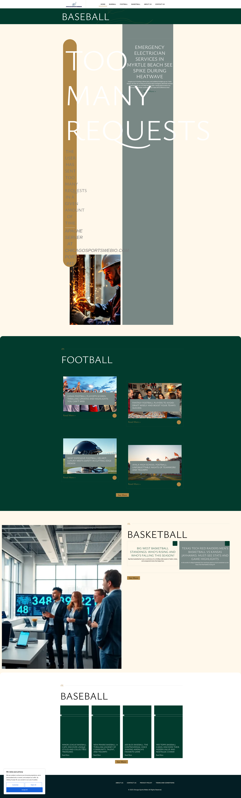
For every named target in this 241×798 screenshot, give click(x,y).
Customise (15, 785)
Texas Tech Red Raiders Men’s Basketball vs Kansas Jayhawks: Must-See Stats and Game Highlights (205, 553)
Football (124, 4)
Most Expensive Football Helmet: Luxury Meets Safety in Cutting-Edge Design (89, 461)
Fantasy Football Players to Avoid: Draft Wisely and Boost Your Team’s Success (153, 405)
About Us (147, 4)
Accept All (24, 790)
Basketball (135, 4)
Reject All (33, 785)
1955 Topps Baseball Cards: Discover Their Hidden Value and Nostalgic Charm (167, 748)
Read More (65, 755)
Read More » (149, 91)
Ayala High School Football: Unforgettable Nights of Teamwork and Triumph (154, 467)
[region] (24, 781)
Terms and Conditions (165, 783)
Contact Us (160, 4)
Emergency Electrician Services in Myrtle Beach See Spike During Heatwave (150, 62)
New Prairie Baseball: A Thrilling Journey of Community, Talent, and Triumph (105, 748)
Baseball (112, 4)
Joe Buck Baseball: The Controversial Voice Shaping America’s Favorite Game (136, 748)
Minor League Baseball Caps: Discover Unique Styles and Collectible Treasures (74, 748)
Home (103, 4)
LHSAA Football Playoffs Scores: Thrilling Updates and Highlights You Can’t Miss (87, 399)
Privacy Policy (146, 783)
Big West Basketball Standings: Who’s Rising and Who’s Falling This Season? (152, 551)
